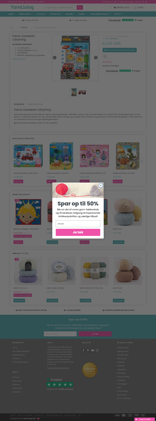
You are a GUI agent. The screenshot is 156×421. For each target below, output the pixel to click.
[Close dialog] (101, 186)
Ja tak (78, 232)
